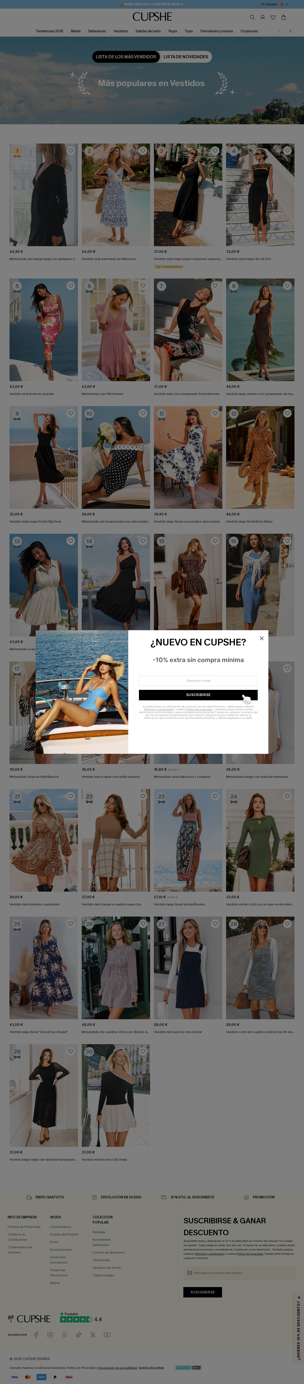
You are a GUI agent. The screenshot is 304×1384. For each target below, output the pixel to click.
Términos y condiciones (158, 709)
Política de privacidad (199, 709)
